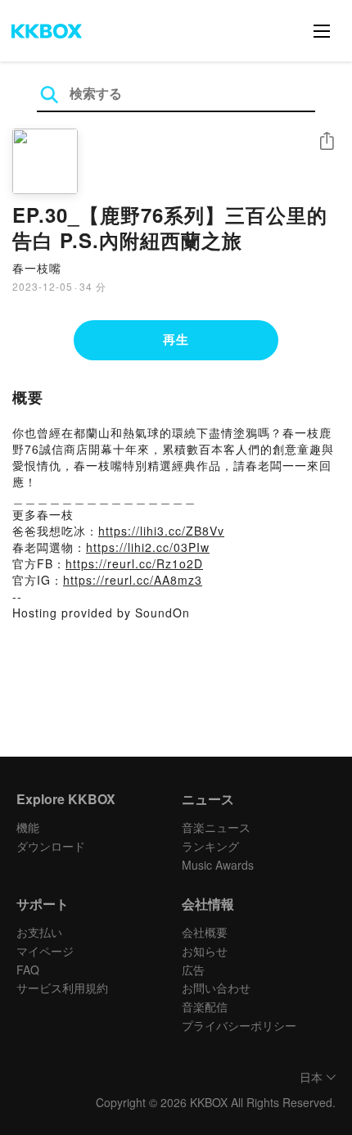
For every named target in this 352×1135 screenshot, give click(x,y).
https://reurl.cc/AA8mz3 (132, 580)
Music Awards (218, 865)
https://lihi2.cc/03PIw (148, 547)
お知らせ (205, 951)
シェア (327, 141)
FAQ (27, 969)
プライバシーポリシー (239, 1025)
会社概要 (205, 932)
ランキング (210, 846)
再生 (176, 339)
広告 (193, 969)
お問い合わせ (216, 987)
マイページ (45, 951)
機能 (27, 827)
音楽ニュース (216, 827)
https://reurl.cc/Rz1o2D (134, 563)
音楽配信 (205, 1006)
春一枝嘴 (36, 268)
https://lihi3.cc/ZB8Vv (161, 530)
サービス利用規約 (62, 987)
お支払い (39, 932)
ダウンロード (50, 846)
